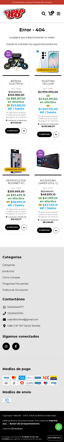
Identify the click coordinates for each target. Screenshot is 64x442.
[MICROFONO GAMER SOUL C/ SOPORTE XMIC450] (56, 230)
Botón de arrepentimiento (25, 423)
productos (8, 271)
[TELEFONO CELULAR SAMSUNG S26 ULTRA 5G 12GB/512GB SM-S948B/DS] (56, 134)
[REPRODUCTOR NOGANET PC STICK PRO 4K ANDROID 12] (24, 227)
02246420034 (15, 313)
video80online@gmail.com (22, 319)
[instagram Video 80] (6, 346)
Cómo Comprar (11, 277)
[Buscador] (43, 13)
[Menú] (58, 13)
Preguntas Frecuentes (15, 283)
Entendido (54, 438)
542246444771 (15, 307)
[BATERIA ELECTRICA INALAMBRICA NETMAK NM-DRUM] (24, 131)
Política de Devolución (15, 289)
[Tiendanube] (12, 429)
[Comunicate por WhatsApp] (58, 427)
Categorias (8, 265)
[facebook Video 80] (16, 346)
